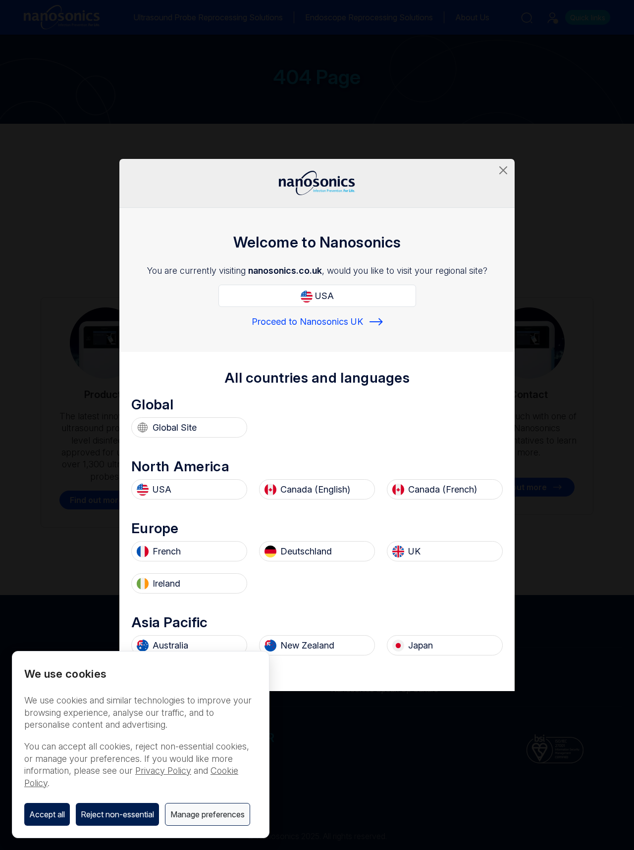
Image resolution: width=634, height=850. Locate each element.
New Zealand (307, 645)
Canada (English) (315, 489)
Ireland (166, 583)
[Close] (503, 170)
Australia (170, 645)
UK (414, 551)
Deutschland (306, 551)
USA (323, 296)
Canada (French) (442, 489)
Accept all (47, 814)
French (167, 551)
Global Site (175, 427)
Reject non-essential (117, 814)
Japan (420, 645)
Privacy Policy (163, 770)
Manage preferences (207, 814)
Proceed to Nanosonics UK (307, 321)
